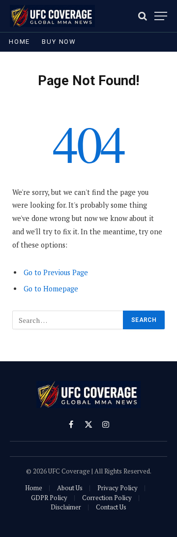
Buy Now (59, 41)
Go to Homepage (51, 288)
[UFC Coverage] (52, 16)
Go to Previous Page (56, 272)
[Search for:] (68, 320)
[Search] (142, 16)
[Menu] (160, 16)
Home (19, 41)
